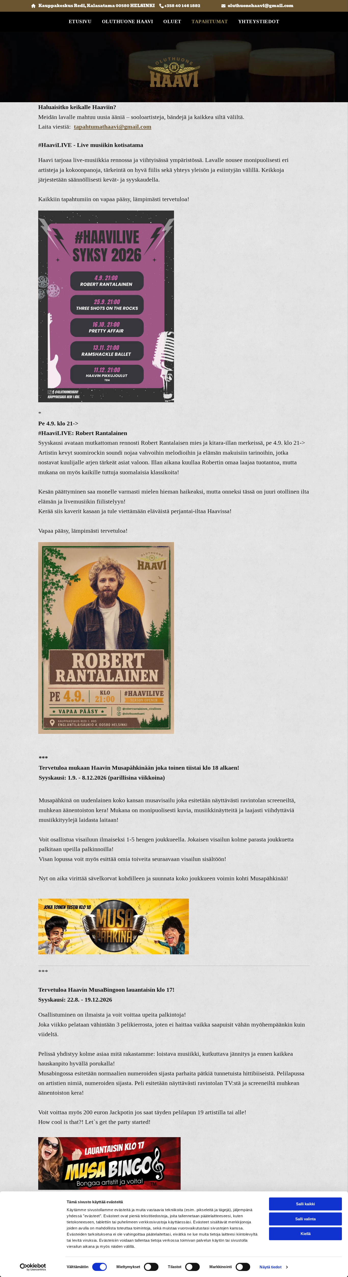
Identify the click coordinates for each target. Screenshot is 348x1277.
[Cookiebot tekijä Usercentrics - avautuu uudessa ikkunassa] (33, 1267)
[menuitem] (80, 21)
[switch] (151, 1267)
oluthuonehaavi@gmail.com (260, 6)
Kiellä (306, 1233)
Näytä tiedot (270, 1267)
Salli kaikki (305, 1204)
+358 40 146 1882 (182, 6)
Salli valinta (305, 1219)
